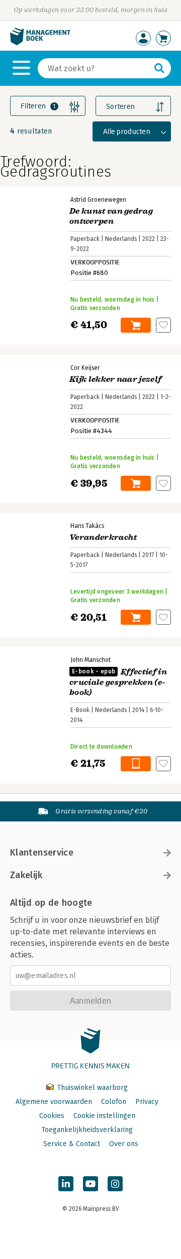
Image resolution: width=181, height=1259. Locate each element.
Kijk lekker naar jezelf (115, 379)
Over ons (123, 1144)
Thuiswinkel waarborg (91, 1087)
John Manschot (90, 659)
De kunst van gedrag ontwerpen (111, 216)
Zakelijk (26, 875)
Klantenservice (41, 852)
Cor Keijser (85, 367)
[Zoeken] (159, 68)
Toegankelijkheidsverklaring (87, 1130)
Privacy (146, 1101)
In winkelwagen (136, 325)
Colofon (113, 1101)
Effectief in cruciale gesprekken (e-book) (118, 682)
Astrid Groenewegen (98, 199)
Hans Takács (87, 525)
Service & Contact (71, 1144)
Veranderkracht (103, 537)
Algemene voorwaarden (54, 1101)
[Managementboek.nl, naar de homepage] (40, 43)
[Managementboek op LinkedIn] (65, 1183)
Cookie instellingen (104, 1115)
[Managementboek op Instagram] (115, 1183)
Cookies (51, 1115)
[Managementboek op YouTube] (90, 1183)
